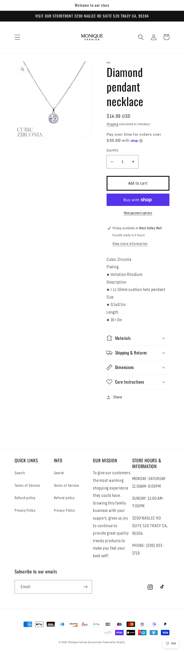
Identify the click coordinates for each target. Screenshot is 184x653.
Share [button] (117, 397)
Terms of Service (27, 485)
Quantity (112, 150)
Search (20, 473)
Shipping (112, 124)
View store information (130, 243)
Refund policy (25, 498)
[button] (17, 37)
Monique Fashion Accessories (85, 642)
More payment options (138, 213)
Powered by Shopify (114, 642)
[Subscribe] (85, 587)
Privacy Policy (25, 510)
